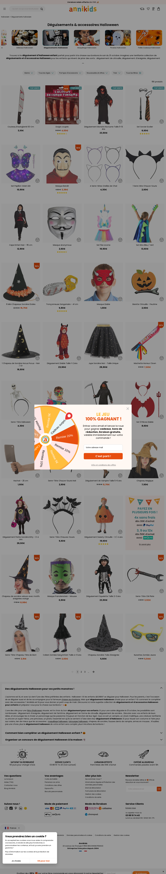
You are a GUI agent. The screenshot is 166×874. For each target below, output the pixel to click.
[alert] (83, 437)
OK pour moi (43, 861)
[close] (127, 408)
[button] (103, 456)
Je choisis (16, 861)
